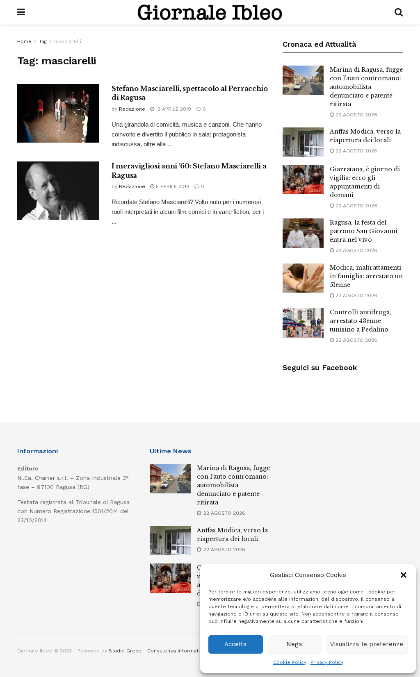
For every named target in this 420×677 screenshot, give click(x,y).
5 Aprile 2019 (171, 186)
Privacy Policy (326, 662)
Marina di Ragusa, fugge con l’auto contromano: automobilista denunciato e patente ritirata (366, 87)
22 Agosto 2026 (355, 115)
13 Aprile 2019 (172, 109)
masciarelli (67, 41)
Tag (43, 41)
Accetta (235, 644)
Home (24, 41)
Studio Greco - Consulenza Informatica (157, 651)
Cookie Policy (289, 662)
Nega (294, 644)
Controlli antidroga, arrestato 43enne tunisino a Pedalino (360, 321)
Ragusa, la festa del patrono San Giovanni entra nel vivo (363, 231)
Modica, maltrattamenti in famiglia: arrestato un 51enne (366, 276)
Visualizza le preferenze (366, 644)
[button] (403, 575)
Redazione (132, 109)
